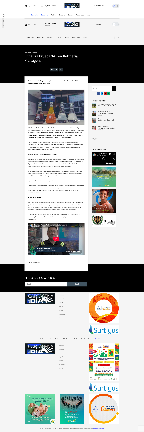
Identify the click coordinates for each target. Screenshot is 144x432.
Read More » (100, 108)
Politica (53, 15)
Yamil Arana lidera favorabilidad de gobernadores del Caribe (106, 128)
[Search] (114, 88)
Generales (34, 15)
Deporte (62, 15)
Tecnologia (80, 15)
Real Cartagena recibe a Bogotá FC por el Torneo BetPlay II (107, 105)
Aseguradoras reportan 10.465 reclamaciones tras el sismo (106, 120)
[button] (52, 69)
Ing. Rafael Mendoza (98, 338)
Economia (44, 15)
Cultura (70, 15)
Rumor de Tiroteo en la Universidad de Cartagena (105, 112)
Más (88, 15)
